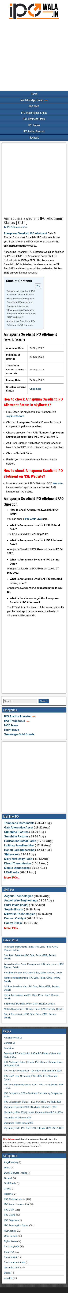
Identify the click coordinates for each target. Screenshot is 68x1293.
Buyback (34, 137)
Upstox (7, 1273)
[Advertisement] (34, 55)
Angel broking (11, 1162)
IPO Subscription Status (34, 112)
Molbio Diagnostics (17, 867)
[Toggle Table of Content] (36, 286)
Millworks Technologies (19, 914)
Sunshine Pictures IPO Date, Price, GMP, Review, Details (33, 972)
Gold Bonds (10, 1183)
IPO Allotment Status (34, 119)
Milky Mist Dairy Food (18, 858)
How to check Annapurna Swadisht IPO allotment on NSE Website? (21, 314)
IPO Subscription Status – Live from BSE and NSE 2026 (32, 1102)
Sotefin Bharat (13, 909)
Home (34, 94)
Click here (35, 388)
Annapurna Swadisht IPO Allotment (25, 233)
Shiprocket (11, 854)
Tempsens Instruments (19, 823)
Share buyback (11, 1246)
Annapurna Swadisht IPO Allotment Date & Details (21, 293)
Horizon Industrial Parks (20, 841)
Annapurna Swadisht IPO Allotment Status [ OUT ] (33, 220)
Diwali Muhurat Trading (15, 1173)
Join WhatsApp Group (32, 100)
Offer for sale (10, 1236)
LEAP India (11, 872)
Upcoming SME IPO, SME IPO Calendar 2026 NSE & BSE (34, 1128)
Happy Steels (13, 922)
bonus (7, 1167)
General (8, 1178)
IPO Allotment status (17, 227)
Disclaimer (9, 1048)
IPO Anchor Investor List (16, 1204)
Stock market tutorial (14, 1262)
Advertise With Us (13, 1037)
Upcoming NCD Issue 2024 (17, 1117)
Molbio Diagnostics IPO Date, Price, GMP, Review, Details (33, 1009)
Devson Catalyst (15, 918)
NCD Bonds (10, 1230)
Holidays (8, 1194)
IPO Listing (9, 1215)
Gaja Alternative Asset (18, 827)
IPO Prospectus (14, 720)
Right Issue (11, 729)
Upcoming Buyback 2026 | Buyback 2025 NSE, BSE (30, 1107)
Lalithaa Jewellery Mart (19, 845)
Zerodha (8, 1278)
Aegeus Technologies (18, 896)
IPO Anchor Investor (17, 716)
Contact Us (9, 1043)
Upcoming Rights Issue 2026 (18, 1123)
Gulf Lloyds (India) (16, 905)
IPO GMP (34, 106)
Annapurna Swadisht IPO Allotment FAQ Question (21, 323)
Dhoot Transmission (17, 863)
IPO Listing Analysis (34, 131)
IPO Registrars (11, 1220)
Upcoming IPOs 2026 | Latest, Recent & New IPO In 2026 (33, 1112)
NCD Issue (11, 725)
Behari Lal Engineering (19, 849)
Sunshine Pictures (16, 832)
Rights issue (10, 1241)
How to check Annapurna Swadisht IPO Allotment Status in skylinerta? (21, 302)
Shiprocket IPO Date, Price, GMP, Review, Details (29, 1003)
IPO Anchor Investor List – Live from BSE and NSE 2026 (33, 1070)
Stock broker (10, 1257)
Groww (7, 1188)
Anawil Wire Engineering (20, 900)
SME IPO (9, 1252)
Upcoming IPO (11, 1267)
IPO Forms (34, 125)
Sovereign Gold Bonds (19, 734)
